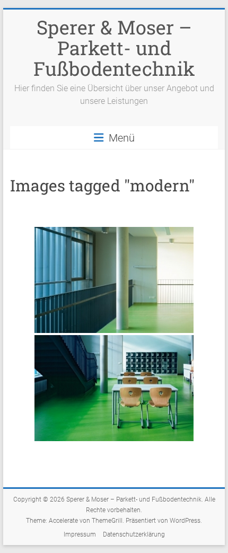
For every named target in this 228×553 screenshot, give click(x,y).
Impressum (80, 534)
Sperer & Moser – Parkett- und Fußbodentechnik (114, 47)
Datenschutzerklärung (134, 534)
